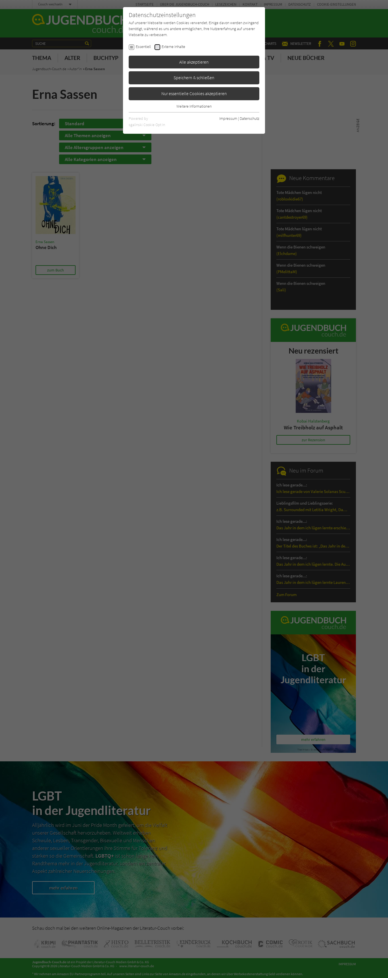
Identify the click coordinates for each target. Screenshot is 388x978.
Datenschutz (249, 118)
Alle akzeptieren (194, 62)
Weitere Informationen (194, 106)
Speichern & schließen (194, 77)
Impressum (228, 118)
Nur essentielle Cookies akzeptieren (194, 93)
